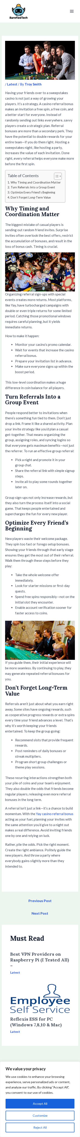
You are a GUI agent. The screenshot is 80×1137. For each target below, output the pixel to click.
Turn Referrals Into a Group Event (33, 187)
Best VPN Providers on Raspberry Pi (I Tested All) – (39, 959)
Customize (40, 1115)
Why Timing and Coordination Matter (36, 182)
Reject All (40, 1127)
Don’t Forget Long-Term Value (31, 197)
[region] (40, 1099)
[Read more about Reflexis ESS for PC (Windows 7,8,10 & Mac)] (40, 998)
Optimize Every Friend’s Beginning (33, 192)
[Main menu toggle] (72, 11)
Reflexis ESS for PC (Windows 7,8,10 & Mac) (36, 1021)
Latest (12, 84)
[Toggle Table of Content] (56, 176)
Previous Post (40, 901)
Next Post (40, 913)
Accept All (40, 1103)
